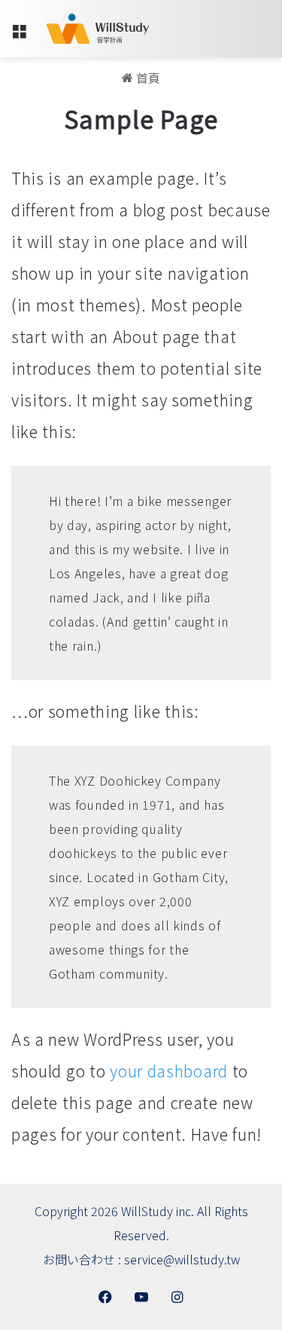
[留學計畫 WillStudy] (98, 29)
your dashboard (169, 1070)
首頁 (146, 78)
